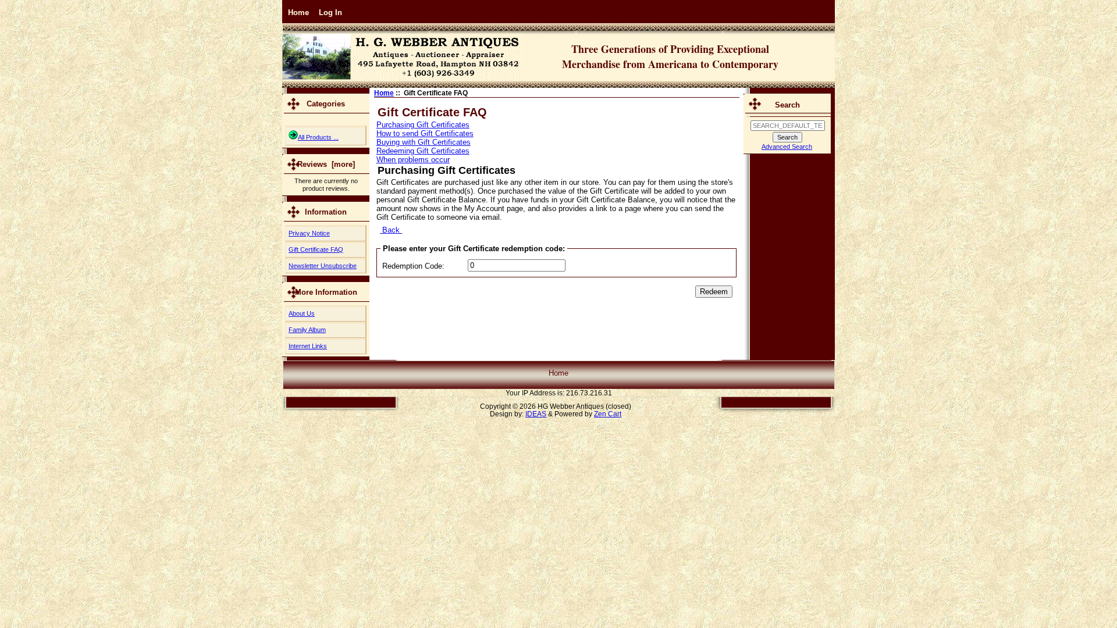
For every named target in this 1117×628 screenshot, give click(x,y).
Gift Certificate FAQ (316, 249)
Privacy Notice (309, 233)
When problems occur (413, 159)
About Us (302, 313)
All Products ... (318, 137)
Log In (330, 12)
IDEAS (535, 414)
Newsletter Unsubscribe (323, 265)
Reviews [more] (326, 164)
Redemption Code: (413, 266)
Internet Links (308, 345)
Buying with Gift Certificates (423, 142)
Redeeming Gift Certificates (422, 151)
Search (787, 105)
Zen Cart (607, 414)
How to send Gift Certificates (425, 133)
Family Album (307, 329)
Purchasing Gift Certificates (422, 124)
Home (298, 12)
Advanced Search (787, 146)
